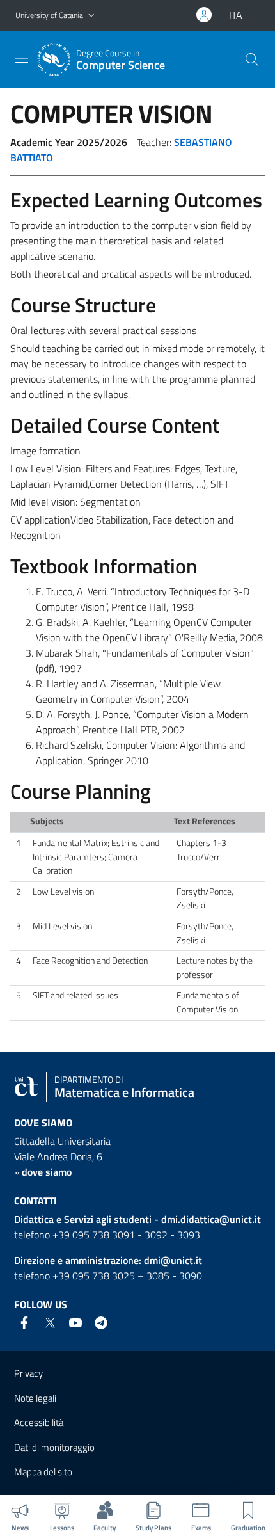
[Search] (252, 59)
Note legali (35, 1398)
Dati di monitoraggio (54, 1447)
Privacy (28, 1373)
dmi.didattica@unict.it (211, 1219)
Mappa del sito (43, 1471)
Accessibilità (38, 1422)
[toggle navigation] (21, 58)
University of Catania (49, 15)
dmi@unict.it (173, 1260)
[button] (91, 15)
